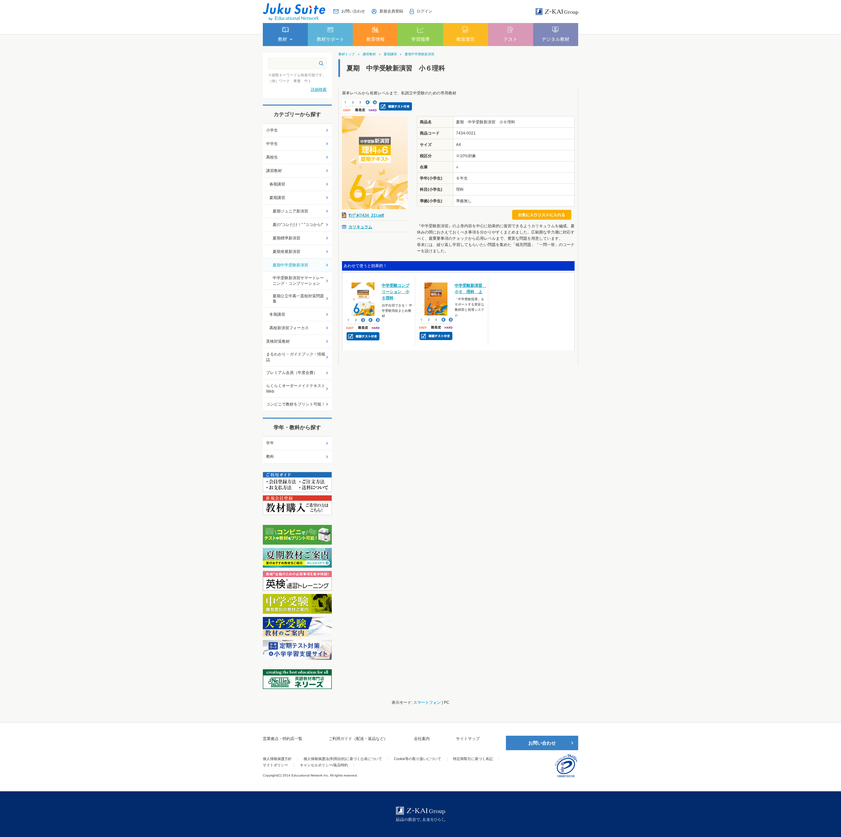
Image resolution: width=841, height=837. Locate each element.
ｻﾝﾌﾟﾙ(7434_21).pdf (366, 215)
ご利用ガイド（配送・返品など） (358, 738)
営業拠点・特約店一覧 (282, 738)
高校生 (272, 157)
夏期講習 (390, 54)
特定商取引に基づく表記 (473, 759)
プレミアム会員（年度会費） (291, 372)
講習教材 (369, 54)
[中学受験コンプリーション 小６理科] (363, 298)
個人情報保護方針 (277, 759)
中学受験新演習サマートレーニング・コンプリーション (298, 281)
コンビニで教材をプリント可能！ (295, 404)
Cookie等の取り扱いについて (417, 759)
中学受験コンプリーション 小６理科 (395, 291)
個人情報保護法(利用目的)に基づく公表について (343, 759)
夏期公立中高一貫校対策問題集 (298, 299)
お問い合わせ (542, 743)
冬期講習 (277, 314)
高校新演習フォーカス (289, 328)
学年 (270, 443)
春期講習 (277, 184)
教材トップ (346, 54)
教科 (270, 456)
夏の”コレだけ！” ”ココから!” (298, 224)
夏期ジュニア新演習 (290, 211)
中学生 (272, 143)
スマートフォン (427, 702)
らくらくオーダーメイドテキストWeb (295, 388)
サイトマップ (468, 738)
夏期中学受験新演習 (419, 54)
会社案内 (422, 738)
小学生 (272, 130)
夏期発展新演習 (286, 251)
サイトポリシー (275, 765)
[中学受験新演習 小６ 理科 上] (436, 298)
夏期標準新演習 (286, 238)
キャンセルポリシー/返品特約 (324, 765)
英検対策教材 (278, 341)
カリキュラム (360, 227)
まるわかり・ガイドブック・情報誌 (295, 357)
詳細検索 (319, 89)
